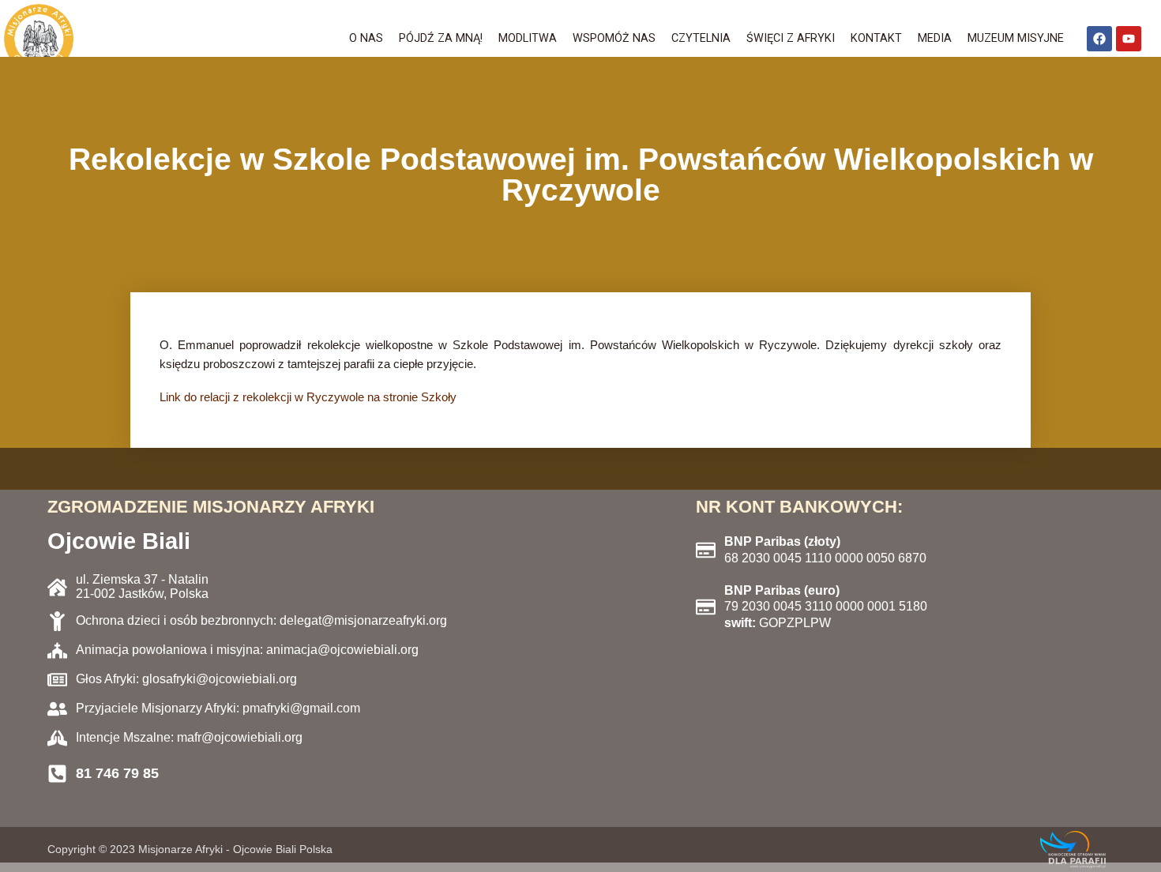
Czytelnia (701, 38)
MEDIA (935, 38)
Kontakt (876, 38)
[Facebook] (1099, 38)
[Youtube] (1128, 38)
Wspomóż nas (614, 38)
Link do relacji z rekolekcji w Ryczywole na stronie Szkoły (308, 397)
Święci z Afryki (790, 38)
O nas (366, 38)
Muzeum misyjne (1016, 38)
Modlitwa (527, 38)
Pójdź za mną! (441, 38)
